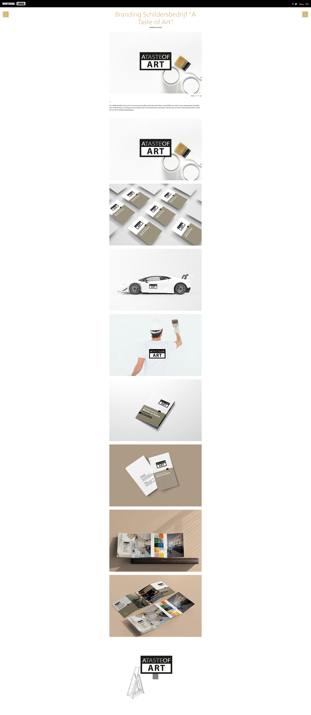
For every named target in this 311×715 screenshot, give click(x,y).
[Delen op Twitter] (201, 96)
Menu (301, 4)
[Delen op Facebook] (196, 96)
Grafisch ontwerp (155, 27)
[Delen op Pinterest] (198, 96)
